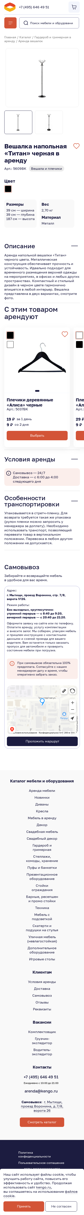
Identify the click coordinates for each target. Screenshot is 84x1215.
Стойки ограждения (42, 887)
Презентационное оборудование (42, 876)
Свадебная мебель (42, 831)
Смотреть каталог (42, 1122)
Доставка (42, 988)
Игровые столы (42, 959)
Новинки (42, 797)
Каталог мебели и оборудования (42, 781)
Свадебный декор (42, 838)
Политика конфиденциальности (34, 1154)
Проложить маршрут (42, 741)
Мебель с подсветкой (42, 916)
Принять (24, 1206)
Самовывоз (42, 995)
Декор (42, 825)
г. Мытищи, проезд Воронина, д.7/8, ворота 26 (42, 1106)
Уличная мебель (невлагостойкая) (42, 939)
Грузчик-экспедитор (42, 1040)
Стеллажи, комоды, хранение (42, 858)
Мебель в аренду (42, 818)
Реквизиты (42, 1009)
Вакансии (42, 1022)
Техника (42, 908)
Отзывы (42, 1002)
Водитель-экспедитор (42, 1052)
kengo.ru (43, 1187)
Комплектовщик (42, 1032)
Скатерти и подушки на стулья (42, 928)
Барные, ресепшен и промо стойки (42, 898)
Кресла (42, 811)
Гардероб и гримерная (42, 847)
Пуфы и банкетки (42, 867)
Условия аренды (42, 982)
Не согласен (61, 1206)
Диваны (42, 804)
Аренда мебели (42, 790)
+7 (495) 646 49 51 (34, 7)
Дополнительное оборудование (42, 950)
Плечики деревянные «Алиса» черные (30, 402)
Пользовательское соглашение (41, 1163)
